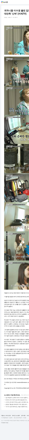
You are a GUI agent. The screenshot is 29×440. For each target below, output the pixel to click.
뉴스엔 (5, 2)
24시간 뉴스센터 (16, 415)
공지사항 (23, 415)
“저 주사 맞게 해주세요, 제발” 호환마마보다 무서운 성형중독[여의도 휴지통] (17, 406)
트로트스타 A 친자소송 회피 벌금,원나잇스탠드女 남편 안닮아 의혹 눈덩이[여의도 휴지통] (17, 400)
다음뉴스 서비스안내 (6, 415)
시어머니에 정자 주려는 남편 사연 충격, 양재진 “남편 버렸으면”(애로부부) (17, 402)
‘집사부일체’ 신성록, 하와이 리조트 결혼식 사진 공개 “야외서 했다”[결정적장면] (17, 397)
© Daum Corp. (4, 422)
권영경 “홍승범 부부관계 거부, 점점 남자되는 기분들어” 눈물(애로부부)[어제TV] (17, 404)
